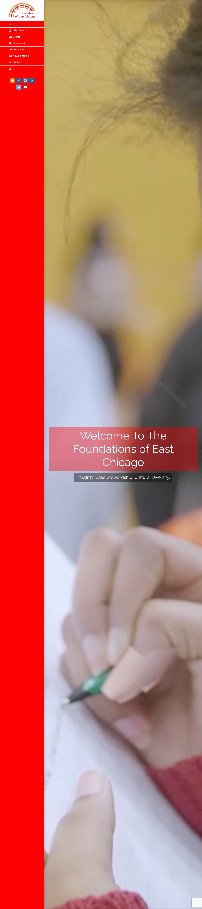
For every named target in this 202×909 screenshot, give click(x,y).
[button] (22, 69)
